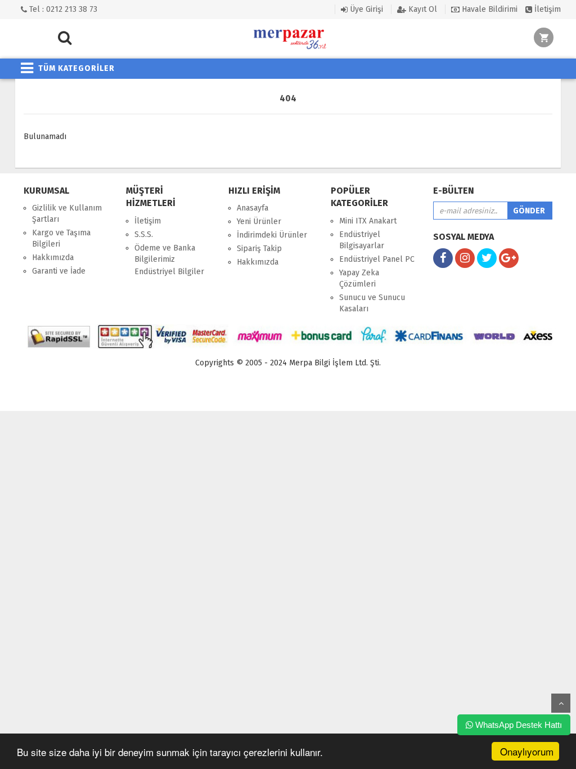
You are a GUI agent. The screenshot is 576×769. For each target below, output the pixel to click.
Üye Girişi (365, 9)
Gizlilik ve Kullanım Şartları (67, 213)
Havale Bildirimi (489, 9)
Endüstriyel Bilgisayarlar (361, 240)
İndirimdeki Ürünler (272, 235)
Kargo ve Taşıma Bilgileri (61, 238)
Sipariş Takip (259, 248)
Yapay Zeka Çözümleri (359, 278)
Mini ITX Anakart (368, 221)
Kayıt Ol (421, 9)
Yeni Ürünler (259, 221)
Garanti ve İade (59, 271)
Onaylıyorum (527, 751)
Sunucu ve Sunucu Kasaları (372, 303)
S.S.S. (143, 234)
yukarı (560, 703)
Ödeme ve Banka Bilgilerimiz (164, 253)
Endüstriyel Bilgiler (169, 271)
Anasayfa (252, 208)
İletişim (546, 9)
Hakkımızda (53, 257)
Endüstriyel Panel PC (377, 259)
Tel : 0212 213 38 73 (62, 9)
